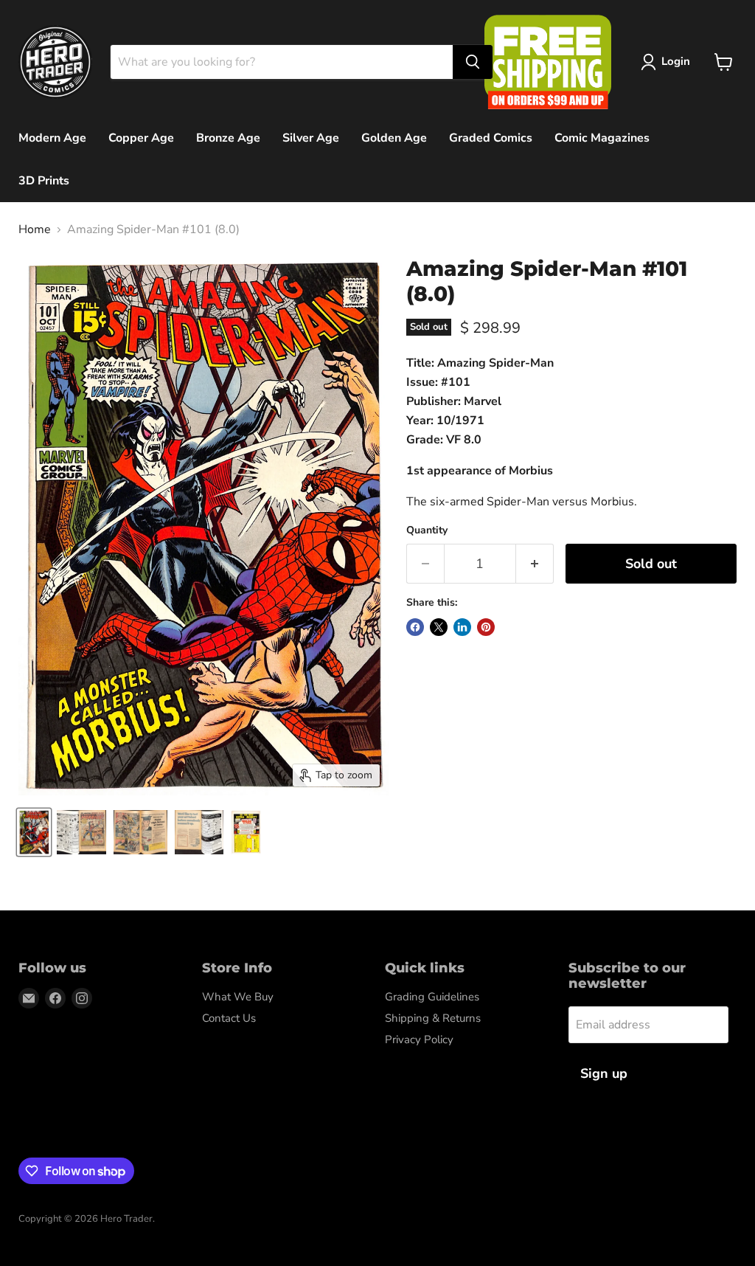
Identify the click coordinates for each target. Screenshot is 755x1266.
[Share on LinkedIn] (462, 627)
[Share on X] (439, 627)
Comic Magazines (602, 138)
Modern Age (52, 138)
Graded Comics (490, 138)
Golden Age (394, 138)
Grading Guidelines (432, 996)
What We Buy (238, 996)
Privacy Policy (419, 1039)
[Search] (473, 62)
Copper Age (141, 138)
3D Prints (43, 181)
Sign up (603, 1073)
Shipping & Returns (433, 1018)
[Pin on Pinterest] (486, 627)
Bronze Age (228, 138)
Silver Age (310, 138)
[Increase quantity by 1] (535, 564)
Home (34, 229)
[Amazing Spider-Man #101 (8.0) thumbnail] (81, 832)
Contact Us (229, 1018)
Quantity (427, 530)
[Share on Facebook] (415, 627)
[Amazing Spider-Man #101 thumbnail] (34, 832)
